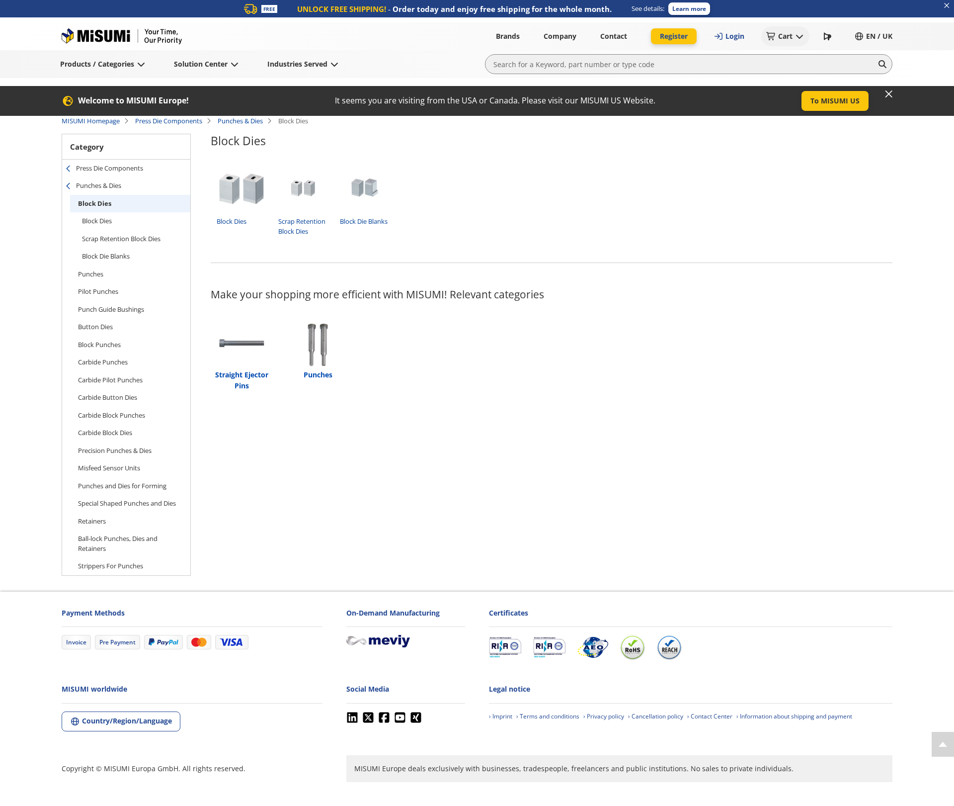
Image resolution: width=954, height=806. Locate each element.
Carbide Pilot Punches (110, 379)
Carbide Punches (103, 362)
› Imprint (500, 716)
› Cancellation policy (655, 716)
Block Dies (94, 203)
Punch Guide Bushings (111, 309)
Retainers (92, 521)
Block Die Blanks (106, 256)
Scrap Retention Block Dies (121, 238)
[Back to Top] (943, 744)
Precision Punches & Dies (115, 450)
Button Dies (95, 326)
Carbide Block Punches (111, 415)
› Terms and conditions (547, 716)
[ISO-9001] (505, 647)
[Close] (889, 94)
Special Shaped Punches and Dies (127, 503)
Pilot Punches (98, 291)
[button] (689, 8)
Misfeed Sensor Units (109, 467)
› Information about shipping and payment (794, 716)
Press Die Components (168, 120)
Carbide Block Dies (105, 432)
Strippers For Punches (110, 565)
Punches (90, 273)
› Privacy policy (603, 716)
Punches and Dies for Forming (122, 485)
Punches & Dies (240, 120)
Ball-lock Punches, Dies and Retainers (118, 543)
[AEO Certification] (592, 647)
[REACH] (669, 647)
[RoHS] (632, 647)
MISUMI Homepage (91, 120)
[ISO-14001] (549, 647)
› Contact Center (709, 716)
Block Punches (99, 344)
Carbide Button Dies (107, 397)
